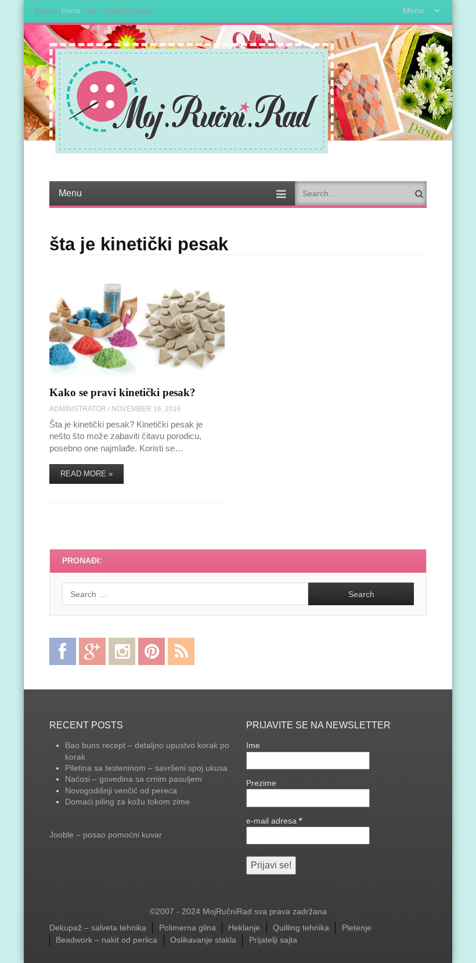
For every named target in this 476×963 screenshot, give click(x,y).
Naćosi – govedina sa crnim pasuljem (133, 779)
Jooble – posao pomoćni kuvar (105, 834)
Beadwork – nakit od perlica (106, 939)
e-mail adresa (274, 820)
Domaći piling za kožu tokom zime (127, 801)
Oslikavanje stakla (203, 939)
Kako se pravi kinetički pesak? (122, 392)
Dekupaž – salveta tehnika (97, 927)
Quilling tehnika (301, 927)
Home (71, 11)
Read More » (86, 473)
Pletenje (357, 927)
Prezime (261, 783)
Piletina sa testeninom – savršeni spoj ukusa (146, 767)
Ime (253, 745)
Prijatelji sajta (273, 939)
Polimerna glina (187, 927)
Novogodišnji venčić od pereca (121, 790)
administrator (77, 408)
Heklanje (244, 927)
